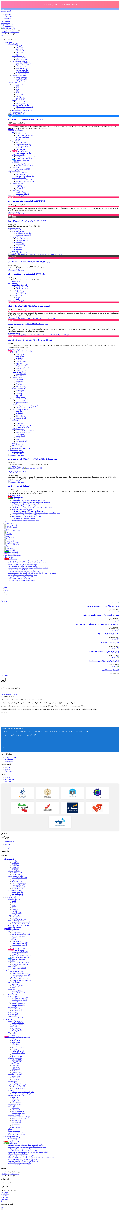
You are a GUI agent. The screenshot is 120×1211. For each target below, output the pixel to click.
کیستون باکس (20, 368)
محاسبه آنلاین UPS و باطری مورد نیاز (23, 518)
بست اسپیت (19, 437)
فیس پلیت (19, 363)
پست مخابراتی (20, 386)
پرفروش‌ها (4, 601)
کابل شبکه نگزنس (21, 59)
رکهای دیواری (20, 390)
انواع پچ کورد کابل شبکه (19, 285)
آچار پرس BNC (20, 416)
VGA (17, 299)
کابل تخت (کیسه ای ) (22, 149)
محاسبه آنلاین (14, 498)
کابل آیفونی (15, 190)
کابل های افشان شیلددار (23, 146)
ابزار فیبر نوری (16, 251)
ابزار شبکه (19, 411)
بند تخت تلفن (20, 188)
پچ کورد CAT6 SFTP (22, 288)
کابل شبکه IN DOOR (22, 72)
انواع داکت (15, 420)
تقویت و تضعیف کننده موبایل (24, 107)
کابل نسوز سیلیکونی (18, 155)
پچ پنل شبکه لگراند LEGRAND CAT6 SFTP (102, 606)
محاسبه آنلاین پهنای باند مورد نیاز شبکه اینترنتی (26, 514)
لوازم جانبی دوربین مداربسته (21, 448)
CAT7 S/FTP (20, 51)
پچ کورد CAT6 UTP (22, 286)
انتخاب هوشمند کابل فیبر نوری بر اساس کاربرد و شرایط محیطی (32, 507)
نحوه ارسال (8, 16)
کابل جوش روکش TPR (23, 169)
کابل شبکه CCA (21, 66)
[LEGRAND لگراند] (10, 525)
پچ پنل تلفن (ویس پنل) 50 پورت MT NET (104, 661)
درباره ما (7, 847)
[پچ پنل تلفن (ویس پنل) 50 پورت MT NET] (115, 657)
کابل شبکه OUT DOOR (23, 63)
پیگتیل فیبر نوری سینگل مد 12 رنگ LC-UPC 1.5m (26, 274)
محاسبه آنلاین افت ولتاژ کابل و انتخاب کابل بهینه (27, 516)
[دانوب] (7, 539)
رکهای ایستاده (20, 391)
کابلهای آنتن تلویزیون (18, 100)
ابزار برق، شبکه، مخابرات (20, 409)
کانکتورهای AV (20, 375)
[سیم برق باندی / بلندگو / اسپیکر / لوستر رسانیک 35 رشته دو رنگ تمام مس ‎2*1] (115, 611)
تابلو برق (14, 404)
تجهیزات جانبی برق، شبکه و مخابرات (20, 351)
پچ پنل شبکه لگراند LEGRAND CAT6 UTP (103, 652)
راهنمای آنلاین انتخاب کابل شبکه (22, 509)
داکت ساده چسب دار (22, 427)
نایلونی (18, 139)
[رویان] (6, 529)
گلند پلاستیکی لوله (21, 441)
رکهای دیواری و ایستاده (19, 388)
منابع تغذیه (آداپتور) (18, 445)
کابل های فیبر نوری (18, 231)
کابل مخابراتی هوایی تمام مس (25, 176)
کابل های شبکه (13, 44)
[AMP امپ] (8, 546)
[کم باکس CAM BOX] (11, 545)
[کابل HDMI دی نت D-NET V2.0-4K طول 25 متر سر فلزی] (115, 621)
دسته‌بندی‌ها (8, 42)
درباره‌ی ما (7, 18)
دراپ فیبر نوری (17, 236)
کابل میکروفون (20, 98)
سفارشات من (8, 759)
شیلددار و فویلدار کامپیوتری (24, 163)
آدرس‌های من (8, 761)
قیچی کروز (19, 414)
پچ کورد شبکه (20, 354)
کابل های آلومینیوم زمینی (23, 153)
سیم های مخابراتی (17, 183)
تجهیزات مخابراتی (17, 377)
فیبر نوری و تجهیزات (14, 229)
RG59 (17, 86)
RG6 (17, 89)
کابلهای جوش (16, 167)
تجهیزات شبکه (16, 352)
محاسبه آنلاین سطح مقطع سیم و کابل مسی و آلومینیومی (29, 500)
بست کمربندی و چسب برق (20, 446)
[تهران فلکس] (9, 537)
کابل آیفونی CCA (21, 192)
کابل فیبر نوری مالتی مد (23, 235)
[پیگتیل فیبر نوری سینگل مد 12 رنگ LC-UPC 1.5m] (16, 270)
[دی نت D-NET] (9, 550)
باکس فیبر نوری (17, 249)
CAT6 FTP (19, 54)
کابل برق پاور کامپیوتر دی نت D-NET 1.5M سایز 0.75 (28, 324)
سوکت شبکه (20, 356)
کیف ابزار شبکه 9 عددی (110, 670)
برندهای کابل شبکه (18, 56)
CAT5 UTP (19, 52)
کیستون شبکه (20, 359)
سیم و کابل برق (15, 130)
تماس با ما (7, 14)
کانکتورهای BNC (21, 374)
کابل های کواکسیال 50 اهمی (20, 105)
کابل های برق (16, 140)
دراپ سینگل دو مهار (22, 238)
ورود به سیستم (9, 841)
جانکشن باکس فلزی (22, 402)
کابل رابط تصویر (17, 295)
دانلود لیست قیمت (15, 497)
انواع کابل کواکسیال (18, 84)
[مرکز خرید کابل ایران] (8, 24)
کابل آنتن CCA (20, 103)
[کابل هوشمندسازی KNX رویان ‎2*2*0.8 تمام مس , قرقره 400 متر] (16, 455)
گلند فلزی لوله (20, 436)
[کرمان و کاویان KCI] (11, 543)
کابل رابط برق (16, 290)
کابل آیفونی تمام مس (22, 194)
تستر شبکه (19, 413)
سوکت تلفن (19, 379)
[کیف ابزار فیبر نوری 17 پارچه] (16, 482)
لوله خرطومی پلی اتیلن (23, 432)
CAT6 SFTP (19, 49)
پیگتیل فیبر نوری (17, 242)
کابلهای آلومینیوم (20, 151)
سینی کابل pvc (20, 397)
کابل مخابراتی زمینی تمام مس (25, 181)
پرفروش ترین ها (11, 552)
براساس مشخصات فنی (19, 61)
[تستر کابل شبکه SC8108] (25, 468)
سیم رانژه (19, 185)
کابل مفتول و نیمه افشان (23, 144)
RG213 (18, 92)
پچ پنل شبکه (19, 358)
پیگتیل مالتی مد (20, 244)
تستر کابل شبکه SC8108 (17, 472)
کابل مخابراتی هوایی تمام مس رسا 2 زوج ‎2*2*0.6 (26, 201)
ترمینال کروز (20, 384)
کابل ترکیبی (19, 94)
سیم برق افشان (21, 133)
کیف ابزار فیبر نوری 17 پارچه (18, 486)
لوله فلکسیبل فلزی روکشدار (25, 430)
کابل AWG (15, 162)
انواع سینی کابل (17, 395)
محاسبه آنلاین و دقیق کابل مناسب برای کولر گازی (27, 511)
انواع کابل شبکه (17, 45)
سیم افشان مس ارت (22, 137)
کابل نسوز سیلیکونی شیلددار (24, 158)
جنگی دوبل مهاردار (21, 187)
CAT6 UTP (19, 47)
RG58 (17, 87)
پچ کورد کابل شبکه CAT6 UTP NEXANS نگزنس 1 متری (29, 306)
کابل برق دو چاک (21, 294)
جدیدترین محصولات (11, 553)
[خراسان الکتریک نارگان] (12, 530)
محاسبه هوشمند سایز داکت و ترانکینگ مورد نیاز (26, 506)
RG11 (17, 91)
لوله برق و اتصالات (18, 429)
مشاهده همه (4, 675)
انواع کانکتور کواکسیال (19, 372)
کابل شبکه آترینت (21, 79)
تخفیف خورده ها (12, 555)
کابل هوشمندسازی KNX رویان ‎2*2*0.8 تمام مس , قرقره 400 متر (32, 459)
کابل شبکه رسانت (21, 80)
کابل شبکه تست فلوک (22, 65)
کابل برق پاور (20, 292)
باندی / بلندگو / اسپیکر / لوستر (25, 135)
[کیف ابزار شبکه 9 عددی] (115, 666)
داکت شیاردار (20, 423)
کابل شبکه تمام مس (22, 70)
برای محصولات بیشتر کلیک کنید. (10, 32)
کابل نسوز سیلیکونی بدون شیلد (25, 156)
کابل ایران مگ (8, 557)
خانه (5, 521)
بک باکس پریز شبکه (22, 361)
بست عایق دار (20, 434)
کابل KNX (19, 453)
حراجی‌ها (7, 777)
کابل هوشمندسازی (18, 452)
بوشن (17, 439)
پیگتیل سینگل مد (21, 245)
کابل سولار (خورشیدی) (20, 160)
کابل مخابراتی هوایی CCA (24, 174)
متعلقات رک (19, 393)
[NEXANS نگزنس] (10, 527)
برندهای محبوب (9, 523)
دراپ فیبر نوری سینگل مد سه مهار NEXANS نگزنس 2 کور (30, 261)
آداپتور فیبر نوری (17, 247)
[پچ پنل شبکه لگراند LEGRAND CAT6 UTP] (115, 648)
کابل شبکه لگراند (21, 57)
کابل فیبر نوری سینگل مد (23, 233)
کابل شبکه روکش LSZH (23, 68)
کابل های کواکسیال (14, 82)
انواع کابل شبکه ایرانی (19, 75)
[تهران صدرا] (8, 548)
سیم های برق (16, 132)
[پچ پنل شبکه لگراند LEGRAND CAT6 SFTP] (115, 602)
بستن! (2, 9)
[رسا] (6, 532)
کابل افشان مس (21, 142)
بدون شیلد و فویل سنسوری (24, 165)
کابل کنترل (19, 148)
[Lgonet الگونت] (9, 541)
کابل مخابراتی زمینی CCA (24, 179)
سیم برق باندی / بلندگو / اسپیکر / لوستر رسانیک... (101, 615)
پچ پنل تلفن (19, 381)
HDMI (18, 297)
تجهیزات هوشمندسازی (15, 450)
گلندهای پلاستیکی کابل (19, 418)
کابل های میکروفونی (18, 112)
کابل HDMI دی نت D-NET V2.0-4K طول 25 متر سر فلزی (97, 624)
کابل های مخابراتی (14, 171)
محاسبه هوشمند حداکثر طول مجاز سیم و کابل (26, 504)
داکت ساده (19, 421)
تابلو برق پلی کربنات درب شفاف (26, 407)
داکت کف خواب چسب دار (24, 425)
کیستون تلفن (20, 382)
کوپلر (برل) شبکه (21, 370)
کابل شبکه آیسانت (21, 77)
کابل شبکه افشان (21, 73)
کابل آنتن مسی (20, 101)
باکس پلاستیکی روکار (22, 400)
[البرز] (6, 536)
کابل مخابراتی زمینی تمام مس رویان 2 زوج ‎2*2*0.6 (27, 221)
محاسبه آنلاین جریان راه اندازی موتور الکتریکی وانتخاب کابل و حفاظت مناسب (36, 513)
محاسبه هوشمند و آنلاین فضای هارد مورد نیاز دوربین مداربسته (31, 502)
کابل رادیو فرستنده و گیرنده (24, 108)
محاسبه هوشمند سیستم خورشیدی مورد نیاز (25, 520)
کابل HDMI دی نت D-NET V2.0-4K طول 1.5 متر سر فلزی (30, 340)
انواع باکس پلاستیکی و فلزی (20, 398)
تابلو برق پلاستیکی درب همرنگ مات (27, 406)
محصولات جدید (9, 779)
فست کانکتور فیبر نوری (19, 252)
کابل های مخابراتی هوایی (19, 172)
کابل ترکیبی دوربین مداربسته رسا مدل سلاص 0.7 (26, 119)
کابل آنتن (18, 96)
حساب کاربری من (10, 757)
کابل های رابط (12, 283)
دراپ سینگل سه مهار (22, 240)
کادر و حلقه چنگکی (22, 365)
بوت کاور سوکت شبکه (23, 367)
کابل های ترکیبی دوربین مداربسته (22, 110)
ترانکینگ (14, 443)
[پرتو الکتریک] (8, 534)
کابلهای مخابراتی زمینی (19, 178)
